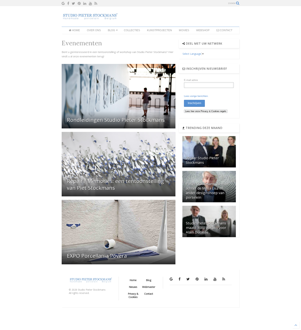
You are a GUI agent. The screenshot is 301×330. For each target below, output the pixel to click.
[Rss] (95, 3)
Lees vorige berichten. (196, 96)
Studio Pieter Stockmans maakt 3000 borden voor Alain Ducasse (206, 228)
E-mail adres (191, 80)
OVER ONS (94, 30)
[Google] (63, 3)
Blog (148, 280)
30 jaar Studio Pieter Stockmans (202, 160)
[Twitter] (73, 3)
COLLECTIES (132, 30)
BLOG (111, 30)
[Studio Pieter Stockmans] (90, 18)
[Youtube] (90, 3)
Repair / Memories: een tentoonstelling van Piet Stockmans (115, 184)
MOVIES (184, 30)
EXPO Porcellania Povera (97, 255)
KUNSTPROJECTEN (159, 30)
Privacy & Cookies (133, 295)
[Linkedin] (84, 3)
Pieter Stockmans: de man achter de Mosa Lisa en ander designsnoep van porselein (207, 190)
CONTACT (225, 30)
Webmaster (148, 287)
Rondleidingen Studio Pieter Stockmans (116, 119)
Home (133, 280)
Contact (148, 293)
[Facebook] (68, 3)
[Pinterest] (79, 3)
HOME (75, 30)
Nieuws (133, 287)
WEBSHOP (203, 30)
